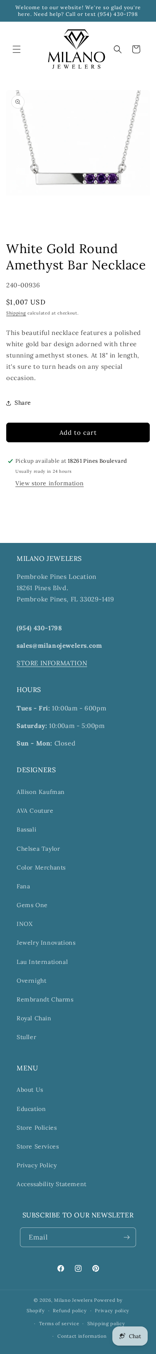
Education (31, 1109)
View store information (49, 483)
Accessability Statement (52, 1184)
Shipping (16, 313)
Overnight (31, 980)
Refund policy (70, 1310)
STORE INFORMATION (52, 663)
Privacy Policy (37, 1165)
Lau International (42, 962)
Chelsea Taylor (38, 848)
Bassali (26, 829)
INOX (24, 924)
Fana (23, 886)
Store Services (38, 1146)
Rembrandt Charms (45, 999)
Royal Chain (34, 1018)
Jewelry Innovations (46, 942)
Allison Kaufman (41, 792)
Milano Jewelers (73, 1300)
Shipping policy (106, 1323)
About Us (30, 1089)
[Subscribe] (126, 1237)
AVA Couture (35, 810)
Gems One (32, 905)
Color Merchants (41, 867)
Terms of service (59, 1323)
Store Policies (37, 1127)
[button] (16, 49)
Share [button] (23, 402)
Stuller (26, 1037)
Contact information (81, 1336)
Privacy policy (112, 1310)
